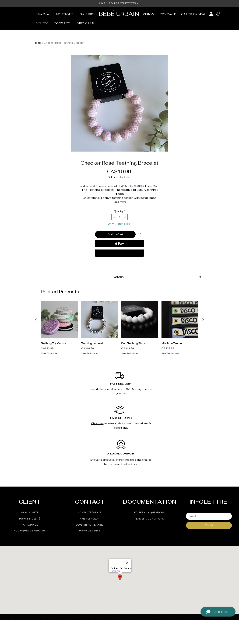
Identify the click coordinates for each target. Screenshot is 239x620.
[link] (217, 14)
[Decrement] (114, 217)
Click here (97, 423)
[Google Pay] (119, 253)
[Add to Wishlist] (140, 234)
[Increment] (125, 217)
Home (37, 42)
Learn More (152, 186)
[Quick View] (59, 319)
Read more (119, 201)
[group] (119, 330)
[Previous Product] (36, 319)
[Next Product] (203, 319)
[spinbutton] (119, 217)
